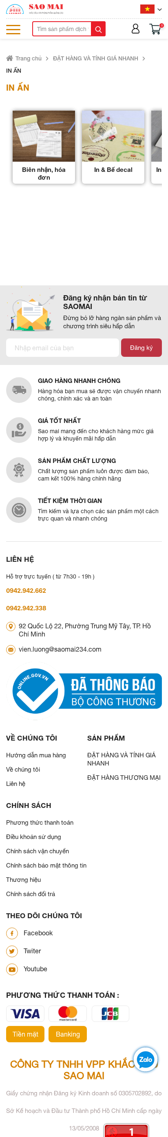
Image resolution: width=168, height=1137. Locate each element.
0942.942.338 (26, 608)
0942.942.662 (26, 590)
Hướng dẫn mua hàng (36, 755)
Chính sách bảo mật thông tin (46, 865)
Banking (68, 1034)
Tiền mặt (25, 1034)
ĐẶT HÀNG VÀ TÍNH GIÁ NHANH (95, 58)
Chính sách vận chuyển (37, 851)
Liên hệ (15, 783)
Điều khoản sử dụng (33, 836)
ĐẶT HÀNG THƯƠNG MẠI (124, 777)
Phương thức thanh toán (39, 822)
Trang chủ (28, 58)
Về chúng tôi (23, 769)
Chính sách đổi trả (30, 893)
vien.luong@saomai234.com (60, 649)
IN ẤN (13, 70)
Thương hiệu (23, 879)
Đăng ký (141, 347)
